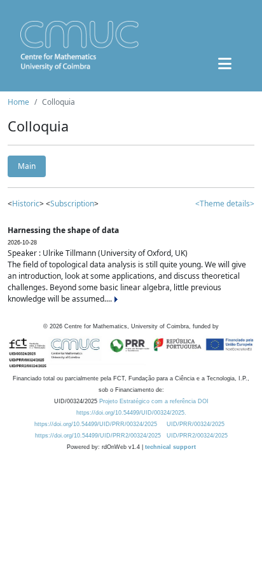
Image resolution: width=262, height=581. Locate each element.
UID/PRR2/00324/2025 (197, 435)
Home (18, 102)
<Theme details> (224, 203)
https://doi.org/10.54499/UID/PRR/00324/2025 (95, 424)
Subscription (72, 203)
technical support (170, 447)
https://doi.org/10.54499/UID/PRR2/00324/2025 (98, 435)
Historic (25, 203)
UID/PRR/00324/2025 (195, 424)
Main (27, 166)
